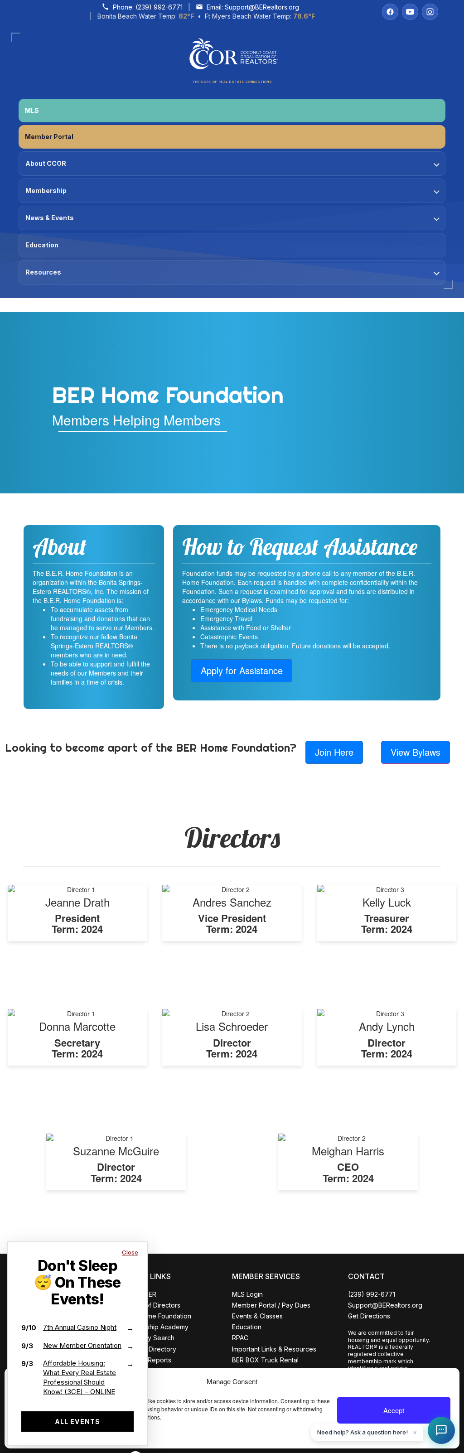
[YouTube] (410, 12)
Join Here (334, 751)
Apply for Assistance (242, 670)
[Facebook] (390, 12)
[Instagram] (430, 12)
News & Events (49, 218)
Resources (43, 272)
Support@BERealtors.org (262, 7)
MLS (32, 110)
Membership (46, 190)
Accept (393, 1410)
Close (130, 1252)
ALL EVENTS (77, 1421)
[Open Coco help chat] (441, 1430)
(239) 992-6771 (159, 7)
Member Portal (49, 136)
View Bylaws (415, 751)
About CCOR (45, 163)
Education (41, 245)
